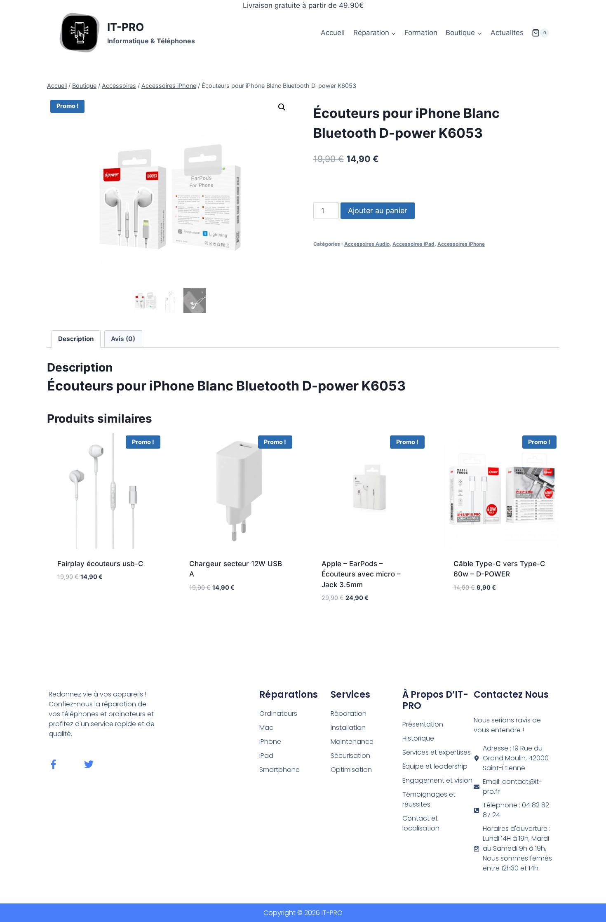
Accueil (333, 32)
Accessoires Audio (367, 244)
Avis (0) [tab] (123, 339)
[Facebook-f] (53, 764)
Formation (420, 32)
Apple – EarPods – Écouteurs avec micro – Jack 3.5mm (361, 574)
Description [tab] (76, 339)
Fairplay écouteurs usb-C (100, 564)
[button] (282, 107)
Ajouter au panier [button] (104, 601)
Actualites (507, 32)
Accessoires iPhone (461, 244)
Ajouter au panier (377, 210)
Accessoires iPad (413, 244)
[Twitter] (89, 764)
